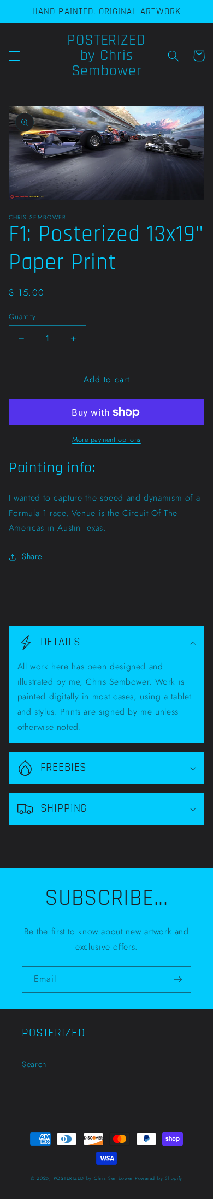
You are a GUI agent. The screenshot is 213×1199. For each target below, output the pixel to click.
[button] (14, 55)
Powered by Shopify (158, 1178)
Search (34, 1064)
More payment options (106, 440)
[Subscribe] (178, 979)
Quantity (22, 316)
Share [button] (32, 556)
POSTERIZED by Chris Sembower (93, 1178)
